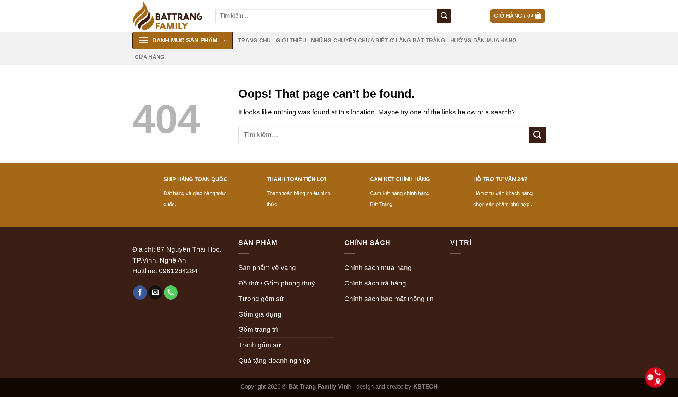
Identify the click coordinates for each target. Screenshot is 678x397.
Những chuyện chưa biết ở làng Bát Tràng (378, 40)
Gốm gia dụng (259, 314)
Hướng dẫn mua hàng (483, 40)
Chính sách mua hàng (378, 267)
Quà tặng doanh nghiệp (274, 360)
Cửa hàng (150, 57)
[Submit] (444, 16)
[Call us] (171, 292)
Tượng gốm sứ (261, 298)
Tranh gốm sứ (259, 345)
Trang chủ (254, 40)
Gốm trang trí (258, 329)
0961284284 (178, 271)
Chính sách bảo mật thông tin (389, 298)
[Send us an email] (155, 292)
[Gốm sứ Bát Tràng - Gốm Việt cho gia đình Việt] (168, 16)
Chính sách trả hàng (375, 283)
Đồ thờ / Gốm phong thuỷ (276, 283)
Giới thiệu (291, 40)
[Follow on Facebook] (140, 292)
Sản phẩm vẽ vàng (267, 267)
